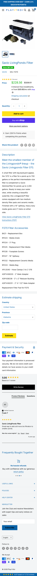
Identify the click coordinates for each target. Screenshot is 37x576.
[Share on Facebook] (21, 145)
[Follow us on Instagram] (11, 548)
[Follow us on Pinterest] (15, 548)
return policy (18, 472)
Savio (4, 72)
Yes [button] (19, 433)
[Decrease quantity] (14, 106)
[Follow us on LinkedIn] (26, 548)
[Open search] (25, 10)
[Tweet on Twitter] (29, 145)
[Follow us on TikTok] (23, 548)
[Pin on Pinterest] (25, 145)
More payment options (18, 126)
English (5, 537)
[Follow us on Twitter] (7, 548)
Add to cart (18, 114)
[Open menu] (3, 10)
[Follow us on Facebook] (3, 548)
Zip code (5, 322)
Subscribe (9, 528)
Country (5, 302)
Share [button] (27, 433)
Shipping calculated (19, 96)
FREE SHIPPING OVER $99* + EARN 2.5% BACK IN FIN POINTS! (18, 3)
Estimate (9, 336)
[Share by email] (33, 145)
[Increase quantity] (24, 106)
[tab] (18, 396)
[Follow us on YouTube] (19, 548)
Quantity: (6, 106)
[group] (18, 377)
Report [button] (23, 433)
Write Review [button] (18, 387)
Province (6, 312)
